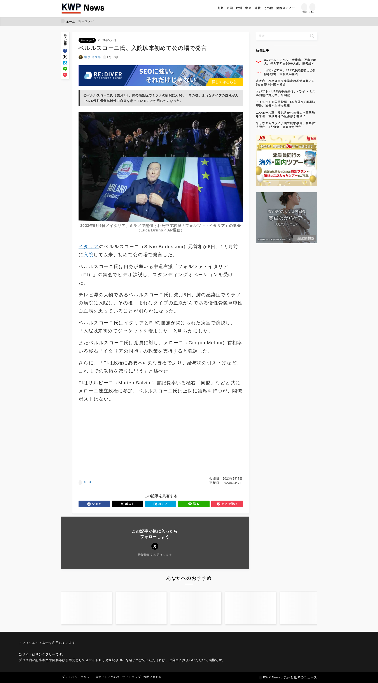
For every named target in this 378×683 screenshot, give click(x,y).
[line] (65, 69)
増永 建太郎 (92, 57)
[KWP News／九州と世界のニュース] (83, 8)
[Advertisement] (119, 439)
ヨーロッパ (87, 40)
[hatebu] (65, 63)
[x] (65, 57)
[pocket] (65, 75)
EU (88, 482)
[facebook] (65, 51)
